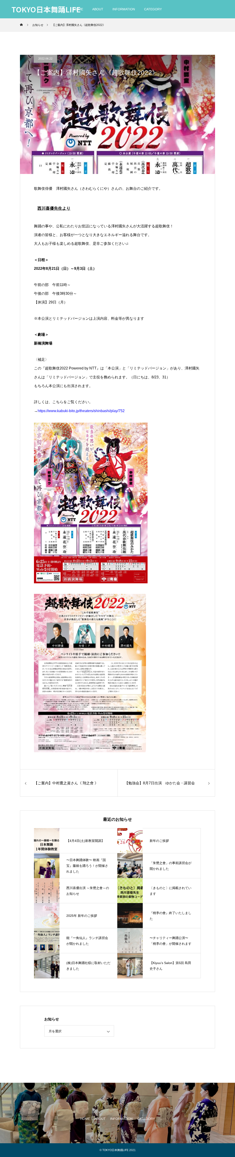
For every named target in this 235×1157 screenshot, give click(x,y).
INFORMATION (123, 9)
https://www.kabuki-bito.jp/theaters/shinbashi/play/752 (81, 411)
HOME (85, 1119)
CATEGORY (153, 9)
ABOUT (97, 9)
